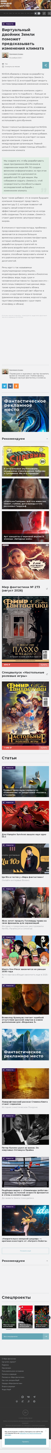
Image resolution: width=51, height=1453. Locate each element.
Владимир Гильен (16, 54)
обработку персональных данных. (23, 1434)
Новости (9, 24)
